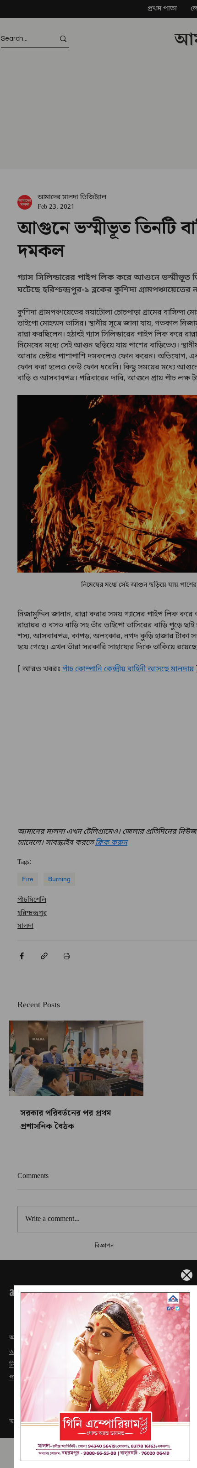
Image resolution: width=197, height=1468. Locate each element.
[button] (186, 1275)
